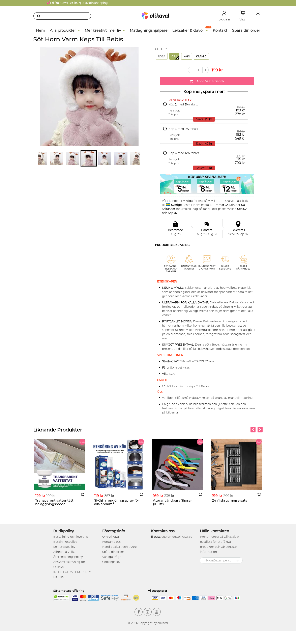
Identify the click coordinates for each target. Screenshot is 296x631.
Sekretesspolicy (64, 547)
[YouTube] (157, 612)
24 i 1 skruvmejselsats (229, 500)
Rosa (161, 56)
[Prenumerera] (237, 560)
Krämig (201, 56)
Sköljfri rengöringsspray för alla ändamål (116, 502)
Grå (174, 56)
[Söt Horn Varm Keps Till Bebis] (89, 97)
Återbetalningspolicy (68, 557)
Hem (40, 30)
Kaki (186, 56)
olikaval (162, 623)
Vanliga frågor (112, 557)
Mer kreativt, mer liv (103, 30)
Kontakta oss (111, 542)
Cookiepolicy (111, 562)
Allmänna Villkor (65, 552)
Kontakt (220, 30)
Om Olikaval (111, 536)
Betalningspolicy (65, 542)
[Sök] (39, 16)
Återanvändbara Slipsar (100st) (172, 502)
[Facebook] (139, 612)
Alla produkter (63, 30)
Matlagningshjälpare (149, 30)
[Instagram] (148, 612)
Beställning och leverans (70, 536)
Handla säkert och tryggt (120, 547)
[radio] (204, 109)
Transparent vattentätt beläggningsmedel (54, 502)
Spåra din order (246, 30)
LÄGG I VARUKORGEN (209, 81)
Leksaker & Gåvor (188, 30)
